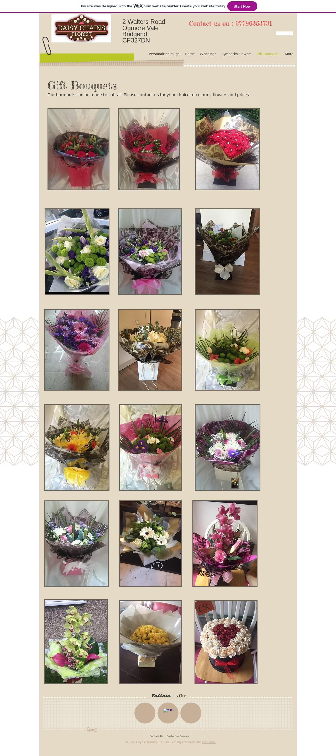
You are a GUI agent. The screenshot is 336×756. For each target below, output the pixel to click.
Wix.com (209, 742)
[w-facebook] (168, 713)
